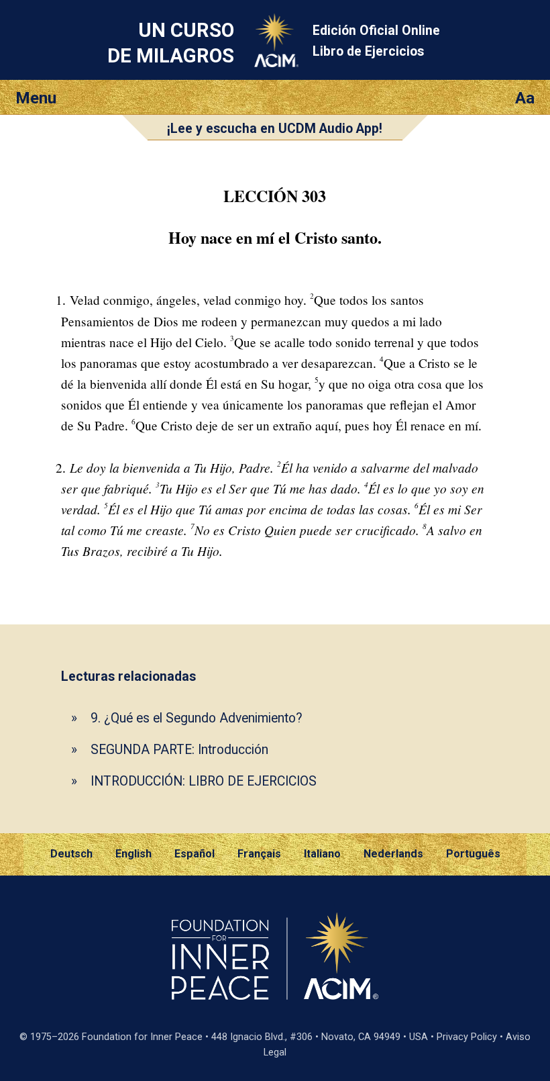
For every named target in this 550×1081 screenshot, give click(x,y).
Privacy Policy (467, 1037)
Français (259, 853)
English (133, 853)
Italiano (322, 853)
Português (473, 853)
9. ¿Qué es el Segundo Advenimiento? (196, 718)
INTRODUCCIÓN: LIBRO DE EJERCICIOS (204, 781)
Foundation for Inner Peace (142, 1037)
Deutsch (71, 853)
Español (194, 853)
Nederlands (393, 853)
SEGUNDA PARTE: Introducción (179, 749)
